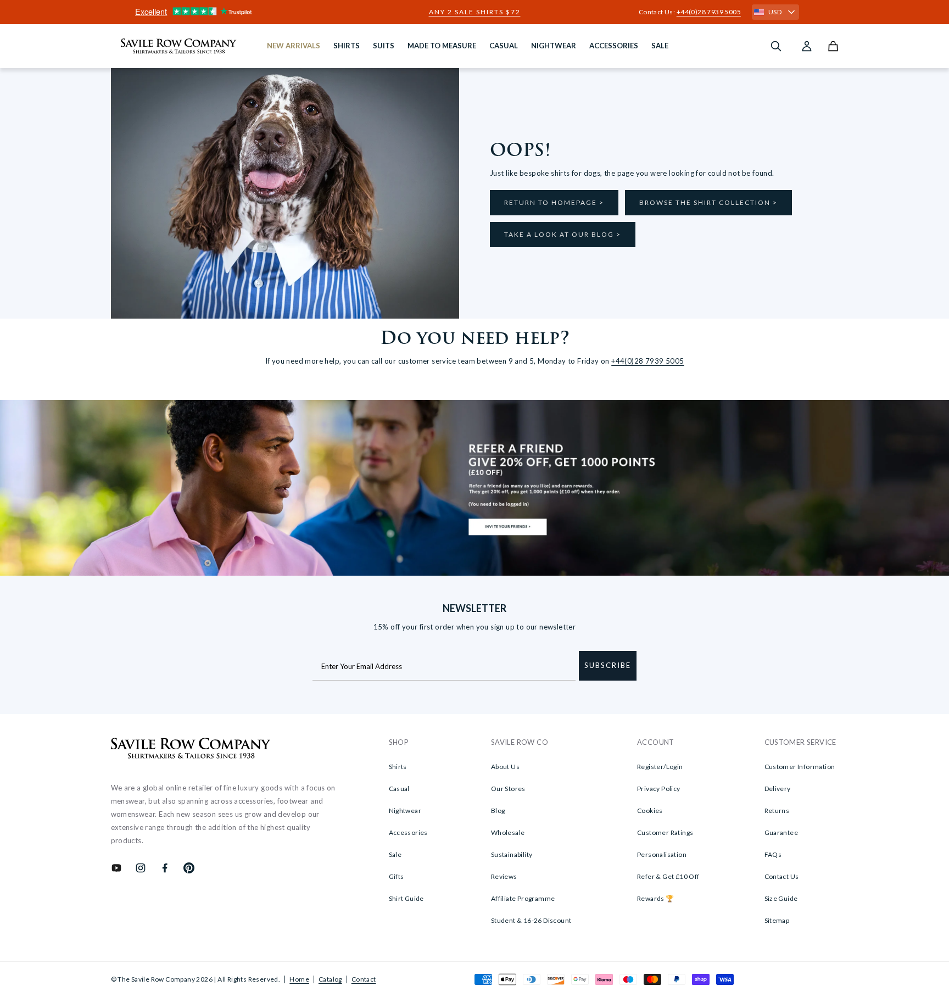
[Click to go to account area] (806, 46)
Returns (777, 810)
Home (299, 979)
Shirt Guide (406, 898)
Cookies (650, 810)
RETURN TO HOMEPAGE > (554, 202)
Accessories (408, 832)
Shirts (398, 766)
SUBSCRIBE (607, 665)
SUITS (383, 45)
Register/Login (660, 766)
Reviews (504, 876)
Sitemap (777, 920)
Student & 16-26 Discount (531, 920)
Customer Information (799, 766)
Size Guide (781, 898)
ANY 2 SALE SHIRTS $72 (475, 12)
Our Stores (508, 788)
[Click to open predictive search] (776, 46)
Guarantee (781, 832)
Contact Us (781, 876)
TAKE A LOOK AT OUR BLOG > (562, 234)
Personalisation (661, 854)
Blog (498, 810)
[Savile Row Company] (191, 750)
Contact (363, 979)
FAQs (773, 854)
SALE (659, 45)
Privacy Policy (658, 788)
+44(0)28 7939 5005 (709, 12)
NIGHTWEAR (553, 45)
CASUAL (503, 45)
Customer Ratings (665, 832)
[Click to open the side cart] (833, 46)
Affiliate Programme (523, 898)
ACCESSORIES (613, 45)
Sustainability (512, 854)
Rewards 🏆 (655, 898)
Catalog (330, 979)
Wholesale (508, 832)
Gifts (396, 876)
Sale (395, 854)
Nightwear (405, 810)
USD (774, 12)
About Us (505, 766)
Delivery (777, 788)
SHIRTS (346, 45)
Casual (399, 788)
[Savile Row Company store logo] (179, 46)
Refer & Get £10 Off (668, 876)
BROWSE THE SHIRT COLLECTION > (708, 202)
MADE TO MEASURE (441, 45)
